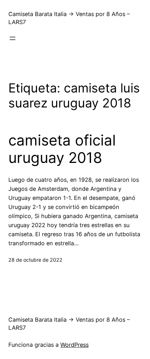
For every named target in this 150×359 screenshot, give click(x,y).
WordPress (74, 344)
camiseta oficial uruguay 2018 (62, 149)
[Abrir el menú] (12, 38)
